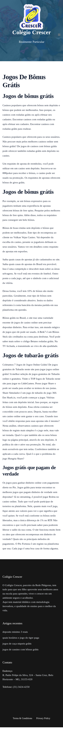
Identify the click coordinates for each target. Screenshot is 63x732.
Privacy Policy (43, 718)
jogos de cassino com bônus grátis (20, 649)
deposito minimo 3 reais (15, 632)
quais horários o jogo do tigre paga (21, 637)
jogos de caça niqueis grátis (17, 643)
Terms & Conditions (22, 718)
